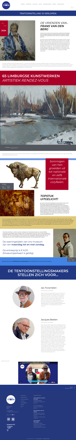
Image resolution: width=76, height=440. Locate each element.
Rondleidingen (47, 4)
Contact (23, 401)
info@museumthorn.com (13, 411)
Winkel (54, 4)
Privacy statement (39, 438)
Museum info (60, 4)
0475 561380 (10, 410)
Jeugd (40, 4)
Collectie (35, 4)
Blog (22, 406)
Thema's (23, 4)
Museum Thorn (69, 388)
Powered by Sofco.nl (46, 438)
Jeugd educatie (24, 399)
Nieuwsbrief (24, 402)
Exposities (28, 4)
